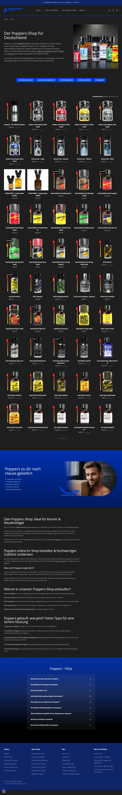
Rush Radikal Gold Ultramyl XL (61, 193)
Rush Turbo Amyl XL (61, 395)
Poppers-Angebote (66, 80)
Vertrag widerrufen (10, 770)
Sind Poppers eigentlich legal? (104, 766)
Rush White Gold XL (84, 361)
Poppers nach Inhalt (26, 80)
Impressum (65, 757)
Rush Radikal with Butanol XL (84, 228)
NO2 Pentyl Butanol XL (61, 297)
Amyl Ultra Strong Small (84, 329)
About (81, 10)
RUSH (34, 51)
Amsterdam (48, 51)
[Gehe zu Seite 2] (66, 438)
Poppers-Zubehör (84, 80)
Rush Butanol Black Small (14, 329)
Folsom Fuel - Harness (61, 159)
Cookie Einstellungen (69, 770)
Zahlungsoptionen (10, 764)
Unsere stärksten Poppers (39, 760)
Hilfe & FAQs (8, 757)
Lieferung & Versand (11, 760)
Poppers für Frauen (37, 774)
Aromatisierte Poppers (38, 764)
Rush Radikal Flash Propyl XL (107, 193)
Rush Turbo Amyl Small (107, 395)
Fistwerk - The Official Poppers (14, 125)
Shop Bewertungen (68, 764)
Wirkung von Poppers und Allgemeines (102, 762)
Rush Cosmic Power (107, 329)
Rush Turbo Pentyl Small (38, 395)
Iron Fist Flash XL (14, 297)
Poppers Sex (98, 754)
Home (6, 19)
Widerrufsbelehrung (10, 767)
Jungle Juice (40, 51)
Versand (23, 783)
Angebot (58, 539)
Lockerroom (11, 54)
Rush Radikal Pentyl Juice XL (107, 228)
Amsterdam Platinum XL (38, 361)
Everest (55, 51)
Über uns (65, 754)
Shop (38, 10)
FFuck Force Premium (107, 297)
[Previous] (42, 2)
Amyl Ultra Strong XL (61, 329)
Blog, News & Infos (69, 10)
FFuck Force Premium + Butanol (84, 297)
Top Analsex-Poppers (38, 757)
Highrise (61, 51)
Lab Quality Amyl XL (107, 427)
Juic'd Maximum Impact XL (14, 361)
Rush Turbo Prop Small (14, 427)
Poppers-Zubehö (60, 561)
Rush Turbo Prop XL (84, 395)
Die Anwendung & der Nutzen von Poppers (104, 771)
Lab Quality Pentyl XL (61, 427)
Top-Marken (99, 80)
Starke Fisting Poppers (38, 767)
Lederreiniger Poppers (38, 770)
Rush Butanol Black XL (37, 329)
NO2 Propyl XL (38, 297)
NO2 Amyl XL (107, 262)
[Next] (79, 2)
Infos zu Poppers (51, 10)
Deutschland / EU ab (61, 2)
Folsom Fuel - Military (84, 159)
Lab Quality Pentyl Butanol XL (38, 427)
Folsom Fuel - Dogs (37, 159)
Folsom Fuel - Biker (107, 159)
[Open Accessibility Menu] (4, 791)
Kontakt (6, 754)
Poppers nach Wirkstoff (46, 80)
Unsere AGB (66, 760)
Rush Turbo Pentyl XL (14, 395)
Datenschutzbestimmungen (71, 774)
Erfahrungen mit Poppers (102, 757)
